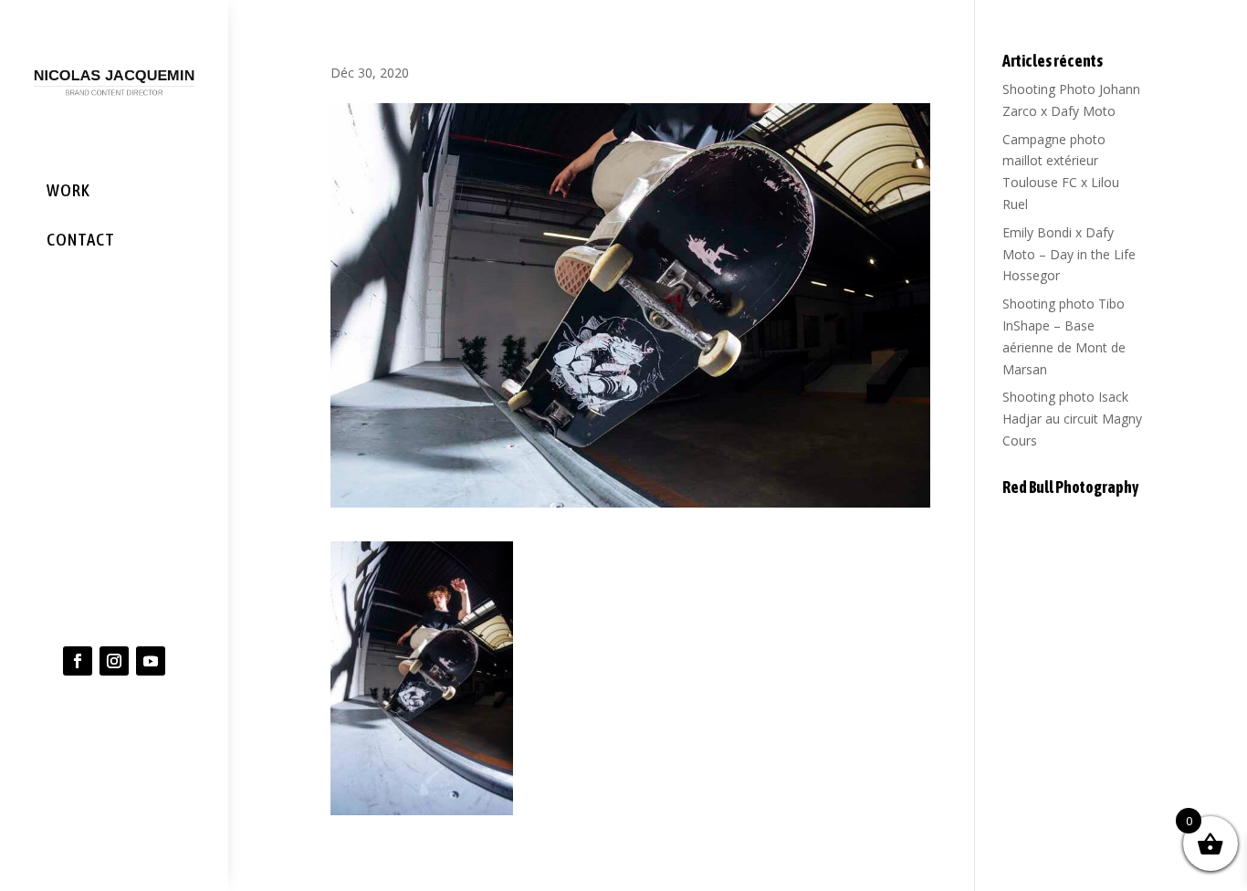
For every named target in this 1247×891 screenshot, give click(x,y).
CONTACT (81, 239)
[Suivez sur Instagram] (114, 661)
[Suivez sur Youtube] (150, 661)
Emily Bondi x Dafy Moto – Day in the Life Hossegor (1069, 254)
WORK (68, 190)
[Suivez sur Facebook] (77, 661)
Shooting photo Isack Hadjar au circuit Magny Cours (1072, 418)
